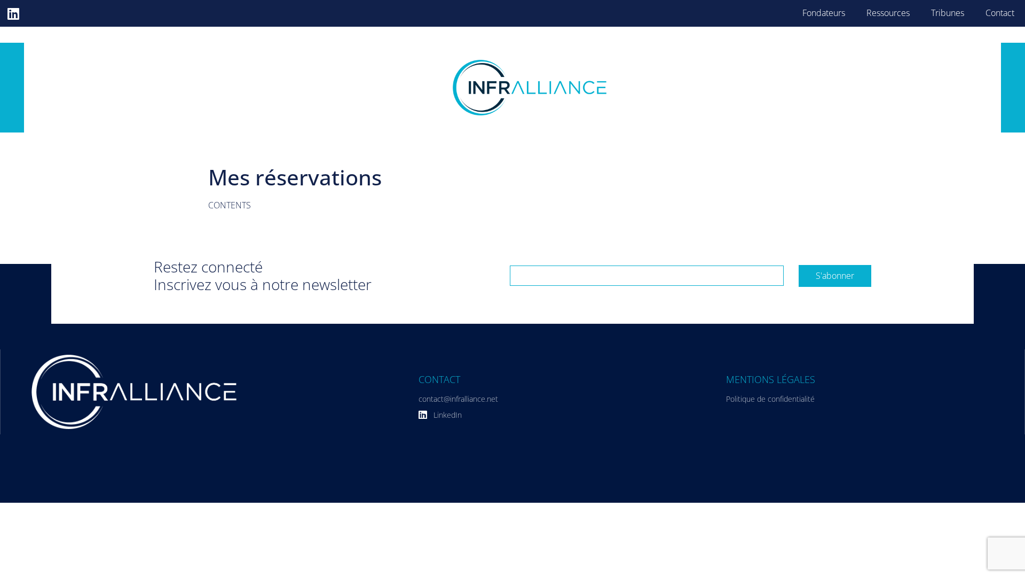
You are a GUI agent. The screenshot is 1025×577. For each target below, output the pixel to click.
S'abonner (835, 276)
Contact (999, 13)
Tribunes (947, 13)
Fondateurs (823, 13)
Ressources (888, 13)
